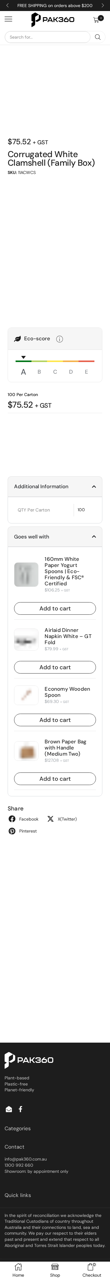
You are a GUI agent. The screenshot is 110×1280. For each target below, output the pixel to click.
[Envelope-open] (9, 1109)
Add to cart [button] (55, 608)
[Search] (97, 37)
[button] (99, 20)
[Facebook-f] (20, 1109)
